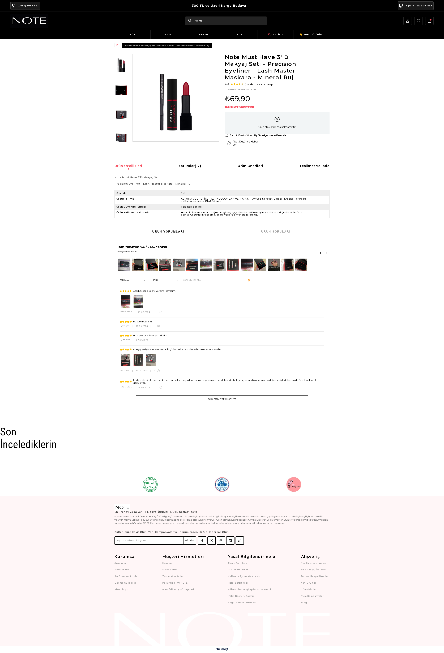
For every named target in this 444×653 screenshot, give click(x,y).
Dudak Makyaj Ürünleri (315, 576)
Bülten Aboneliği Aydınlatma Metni (249, 589)
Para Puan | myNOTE (175, 583)
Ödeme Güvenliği (125, 583)
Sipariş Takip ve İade (419, 5)
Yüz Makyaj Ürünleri (313, 563)
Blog (304, 602)
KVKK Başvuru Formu (241, 596)
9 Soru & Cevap (264, 84)
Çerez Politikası (238, 563)
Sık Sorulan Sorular (126, 576)
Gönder (189, 540)
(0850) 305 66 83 (28, 5)
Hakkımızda (121, 569)
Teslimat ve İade (315, 166)
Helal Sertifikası (238, 583)
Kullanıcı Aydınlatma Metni (244, 576)
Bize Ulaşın (121, 589)
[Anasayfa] (117, 45)
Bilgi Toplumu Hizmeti (242, 602)
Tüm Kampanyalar (312, 596)
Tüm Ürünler (309, 589)
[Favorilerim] (418, 21)
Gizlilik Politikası (238, 569)
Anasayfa (120, 563)
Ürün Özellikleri (128, 166)
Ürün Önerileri (250, 166)
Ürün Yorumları (168, 231)
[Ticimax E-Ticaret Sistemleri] (222, 649)
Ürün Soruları (275, 231)
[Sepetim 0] (429, 21)
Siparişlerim (169, 569)
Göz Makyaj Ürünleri (313, 569)
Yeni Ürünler (308, 583)
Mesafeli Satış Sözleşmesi (178, 589)
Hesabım (167, 563)
